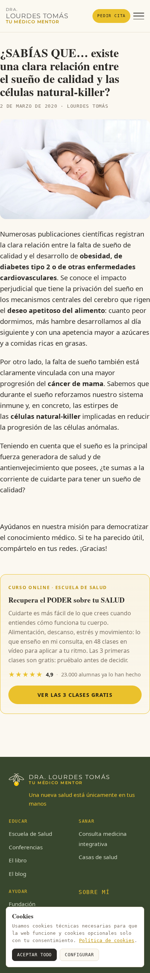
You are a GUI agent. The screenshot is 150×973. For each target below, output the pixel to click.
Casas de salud (98, 857)
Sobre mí (94, 892)
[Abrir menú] (138, 16)
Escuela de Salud (30, 833)
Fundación (22, 904)
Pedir (111, 15)
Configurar (79, 954)
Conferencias (26, 847)
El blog (17, 873)
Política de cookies (106, 940)
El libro (18, 860)
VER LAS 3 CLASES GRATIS (75, 694)
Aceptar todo (34, 954)
